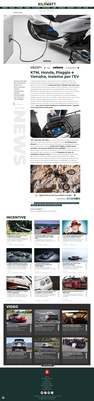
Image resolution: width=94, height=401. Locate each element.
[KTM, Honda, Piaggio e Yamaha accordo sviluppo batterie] (47, 39)
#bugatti (10, 300)
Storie (20, 8)
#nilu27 (41, 334)
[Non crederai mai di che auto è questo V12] (47, 317)
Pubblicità (47, 387)
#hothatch (38, 300)
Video (27, 8)
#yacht (79, 272)
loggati (38, 211)
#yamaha (58, 205)
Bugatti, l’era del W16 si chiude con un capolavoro (17, 292)
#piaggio (34, 205)
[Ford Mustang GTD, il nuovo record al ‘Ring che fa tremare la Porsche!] (75, 344)
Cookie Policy (47, 382)
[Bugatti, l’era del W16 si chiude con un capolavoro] (19, 283)
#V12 (45, 334)
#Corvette (10, 334)
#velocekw (42, 10)
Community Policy (47, 385)
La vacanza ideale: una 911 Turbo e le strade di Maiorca (72, 325)
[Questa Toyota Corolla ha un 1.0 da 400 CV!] (47, 344)
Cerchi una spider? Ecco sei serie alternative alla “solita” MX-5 (44, 237)
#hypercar (45, 272)
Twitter (52, 392)
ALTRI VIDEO (47, 365)
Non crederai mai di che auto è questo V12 (45, 325)
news (20, 12)
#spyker (9, 244)
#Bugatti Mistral (18, 300)
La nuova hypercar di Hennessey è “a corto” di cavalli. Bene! (43, 265)
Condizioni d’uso (47, 384)
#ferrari (65, 244)
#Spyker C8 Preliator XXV (18, 244)
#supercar (22, 272)
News (4, 8)
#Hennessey (38, 272)
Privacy (47, 380)
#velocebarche (72, 272)
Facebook (48, 392)
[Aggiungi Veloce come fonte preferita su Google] (55, 195)
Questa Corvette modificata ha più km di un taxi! (17, 325)
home (16, 12)
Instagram (45, 392)
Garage (61, 8)
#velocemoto (51, 10)
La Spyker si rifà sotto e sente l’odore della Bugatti (17, 236)
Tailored (36, 8)
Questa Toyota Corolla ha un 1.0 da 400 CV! (45, 353)
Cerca (91, 7)
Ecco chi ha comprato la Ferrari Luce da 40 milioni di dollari (73, 236)
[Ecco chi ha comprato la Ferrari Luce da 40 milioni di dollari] (75, 227)
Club (79, 8)
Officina (46, 8)
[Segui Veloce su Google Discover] (55, 67)
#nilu (36, 334)
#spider (46, 244)
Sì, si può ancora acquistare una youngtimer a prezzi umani (45, 292)
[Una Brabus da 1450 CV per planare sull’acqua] (75, 255)
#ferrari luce (72, 244)
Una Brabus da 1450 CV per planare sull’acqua (71, 264)
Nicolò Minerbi (18, 104)
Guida (12, 8)
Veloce (47, 3)
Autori (47, 377)
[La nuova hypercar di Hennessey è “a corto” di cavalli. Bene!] (47, 255)
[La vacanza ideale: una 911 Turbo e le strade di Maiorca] (75, 317)
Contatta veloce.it (47, 378)
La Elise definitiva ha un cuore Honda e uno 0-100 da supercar (17, 264)
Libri (54, 8)
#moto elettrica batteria (64, 203)
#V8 (50, 272)
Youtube (42, 392)
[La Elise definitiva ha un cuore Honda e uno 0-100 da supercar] (19, 255)
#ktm (42, 203)
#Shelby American (67, 300)
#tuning (16, 334)
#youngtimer (45, 300)
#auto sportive (39, 244)
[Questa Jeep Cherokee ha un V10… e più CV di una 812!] (19, 344)
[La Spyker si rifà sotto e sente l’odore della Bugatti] (19, 227)
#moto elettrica (50, 203)
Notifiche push (47, 389)
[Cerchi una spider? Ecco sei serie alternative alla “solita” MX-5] (47, 227)
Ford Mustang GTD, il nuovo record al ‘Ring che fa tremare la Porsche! (72, 354)
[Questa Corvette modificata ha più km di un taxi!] (19, 317)
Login (85, 8)
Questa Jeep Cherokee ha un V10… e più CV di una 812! (16, 353)
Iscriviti (70, 8)
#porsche (65, 334)
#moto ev (76, 203)
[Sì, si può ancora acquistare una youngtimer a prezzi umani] (47, 283)
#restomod (15, 272)
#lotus (9, 272)
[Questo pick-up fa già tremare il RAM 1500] (75, 283)
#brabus (65, 272)
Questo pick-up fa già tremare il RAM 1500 (73, 292)
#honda (37, 203)
